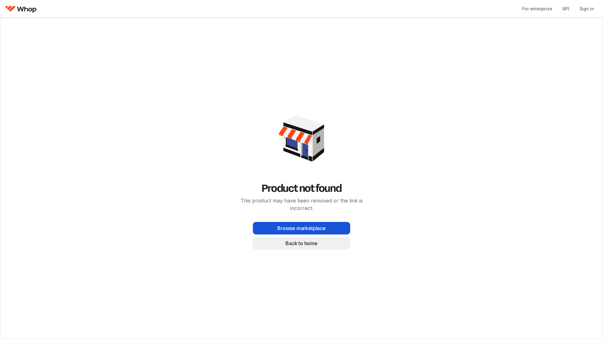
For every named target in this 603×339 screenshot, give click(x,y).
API (565, 8)
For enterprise (537, 8)
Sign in (586, 8)
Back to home (301, 243)
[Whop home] (21, 9)
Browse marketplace (301, 228)
